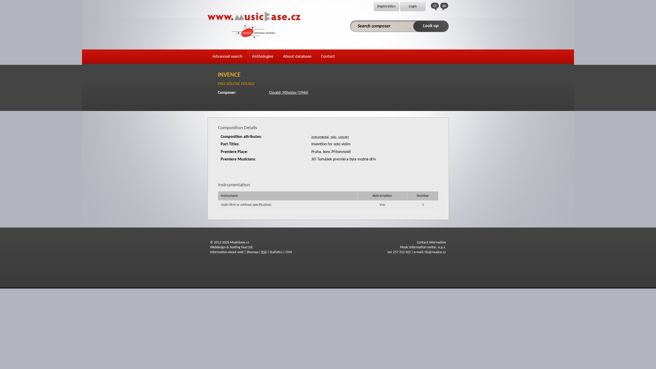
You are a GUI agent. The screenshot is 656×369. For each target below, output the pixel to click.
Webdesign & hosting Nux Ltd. (231, 247)
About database (297, 56)
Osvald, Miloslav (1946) (288, 93)
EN (444, 7)
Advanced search (227, 56)
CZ (435, 7)
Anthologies (262, 56)
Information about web (226, 252)
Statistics (276, 252)
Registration (386, 6)
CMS (288, 252)
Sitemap (252, 252)
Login (413, 6)
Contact (328, 56)
